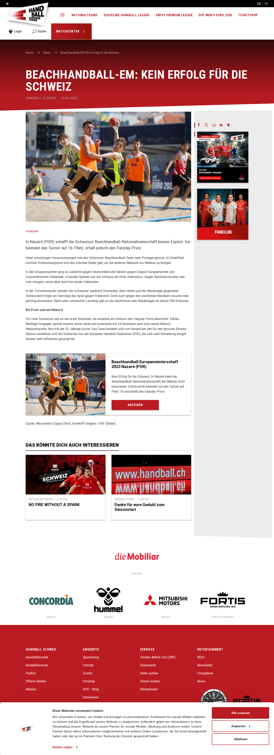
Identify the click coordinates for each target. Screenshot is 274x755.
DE (259, 3)
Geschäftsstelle (37, 657)
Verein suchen (150, 681)
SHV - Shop (91, 689)
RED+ (201, 657)
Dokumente (148, 665)
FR (266, 3)
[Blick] (222, 157)
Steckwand (90, 697)
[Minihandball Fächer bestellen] (222, 214)
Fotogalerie (205, 673)
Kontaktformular (37, 665)
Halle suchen (149, 673)
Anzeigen (135, 405)
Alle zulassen (240, 713)
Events (87, 673)
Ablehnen (240, 739)
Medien (31, 689)
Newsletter (205, 665)
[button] (62, 15)
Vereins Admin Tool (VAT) (158, 657)
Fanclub (88, 665)
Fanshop (89, 681)
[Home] (6, 3)
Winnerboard (149, 689)
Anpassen (238, 726)
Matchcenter (68, 31)
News (201, 681)
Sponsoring (91, 657)
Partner (31, 673)
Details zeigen (62, 747)
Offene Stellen (36, 681)
